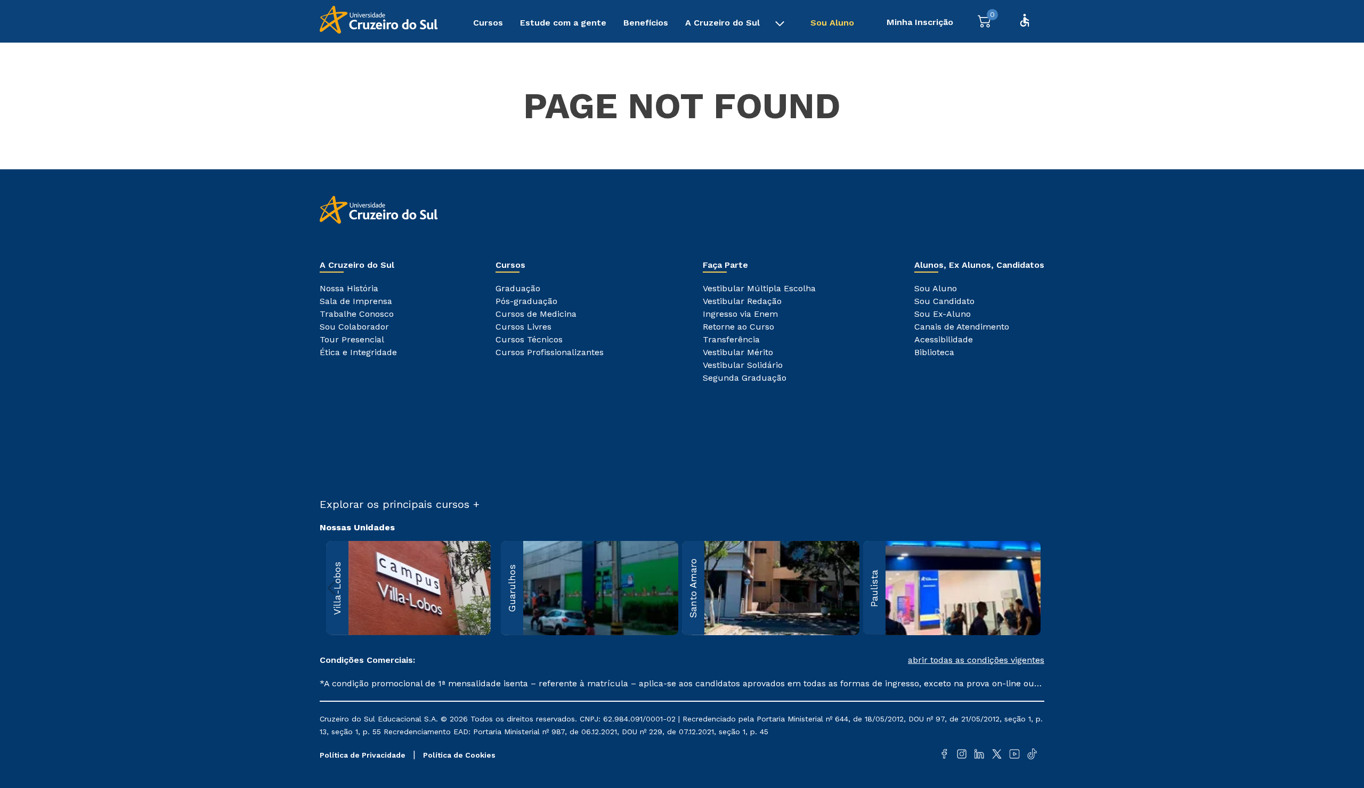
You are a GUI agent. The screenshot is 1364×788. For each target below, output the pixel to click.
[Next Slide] (1032, 588)
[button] (863, 660)
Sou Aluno (832, 23)
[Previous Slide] (332, 588)
